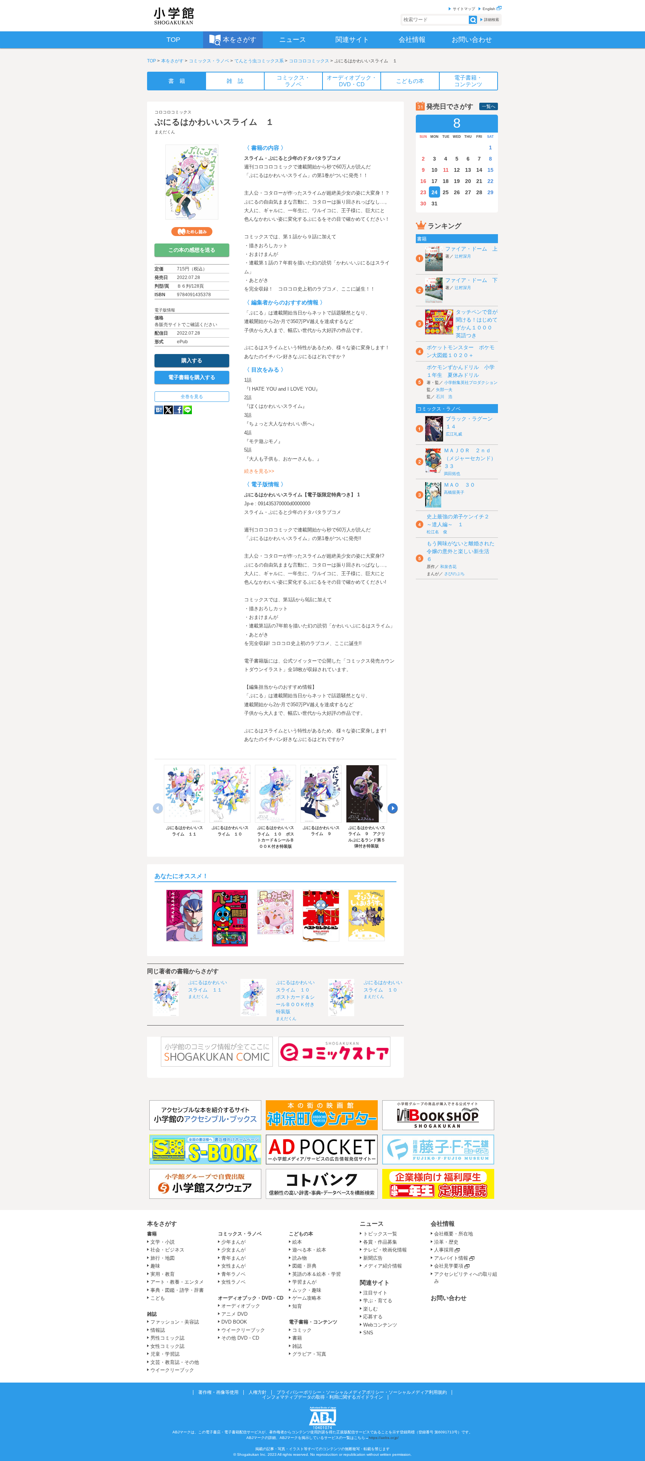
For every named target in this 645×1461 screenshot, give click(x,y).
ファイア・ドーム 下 (471, 280)
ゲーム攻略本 (306, 1298)
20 (468, 181)
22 (490, 181)
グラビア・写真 (309, 1354)
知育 (297, 1306)
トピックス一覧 (380, 1234)
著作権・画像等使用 (218, 1392)
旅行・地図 (162, 1258)
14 (479, 170)
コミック (302, 1330)
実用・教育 (162, 1274)
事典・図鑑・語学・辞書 (177, 1290)
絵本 (297, 1242)
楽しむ (370, 1309)
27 (468, 192)
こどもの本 (301, 1234)
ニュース (372, 1223)
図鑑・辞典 (304, 1266)
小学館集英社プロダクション (471, 382)
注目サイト (375, 1293)
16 (423, 181)
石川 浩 (444, 396)
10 (434, 170)
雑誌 (152, 1314)
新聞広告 (373, 1258)
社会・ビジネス (167, 1250)
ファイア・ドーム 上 (471, 249)
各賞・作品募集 (380, 1242)
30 (423, 204)
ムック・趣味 (306, 1290)
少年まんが (233, 1242)
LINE (187, 410)
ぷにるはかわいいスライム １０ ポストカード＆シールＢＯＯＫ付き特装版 (295, 997)
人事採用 (444, 1250)
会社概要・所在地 (453, 1234)
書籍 (152, 1234)
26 (457, 192)
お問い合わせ (449, 1298)
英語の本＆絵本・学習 (316, 1274)
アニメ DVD (234, 1314)
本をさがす (172, 60)
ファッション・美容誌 (174, 1322)
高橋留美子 (454, 492)
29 (490, 192)
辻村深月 (463, 256)
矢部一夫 (444, 389)
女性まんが (233, 1266)
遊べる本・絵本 (309, 1250)
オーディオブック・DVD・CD (250, 1298)
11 (446, 170)
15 (490, 170)
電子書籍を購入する (191, 377)
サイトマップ (464, 9)
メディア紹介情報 (382, 1266)
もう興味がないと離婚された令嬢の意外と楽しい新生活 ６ (461, 551)
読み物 (299, 1258)
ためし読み (191, 231)
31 (434, 204)
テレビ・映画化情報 (385, 1250)
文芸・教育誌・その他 (174, 1362)
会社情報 (443, 1223)
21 (479, 181)
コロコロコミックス (309, 60)
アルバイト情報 (451, 1258)
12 (457, 170)
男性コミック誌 (167, 1338)
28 (479, 192)
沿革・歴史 (446, 1242)
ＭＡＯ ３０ (459, 485)
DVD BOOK (234, 1322)
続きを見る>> (259, 471)
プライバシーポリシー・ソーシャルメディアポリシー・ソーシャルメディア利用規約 (362, 1392)
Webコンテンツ (380, 1325)
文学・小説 (162, 1242)
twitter (168, 410)
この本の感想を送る (191, 250)
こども (157, 1298)
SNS (368, 1333)
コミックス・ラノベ (209, 60)
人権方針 (258, 1392)
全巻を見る (192, 396)
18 (446, 181)
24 (434, 192)
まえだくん (165, 132)
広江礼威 (454, 434)
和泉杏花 (448, 566)
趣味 (155, 1266)
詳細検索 (491, 20)
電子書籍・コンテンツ (313, 1322)
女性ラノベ (233, 1282)
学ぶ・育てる (377, 1300)
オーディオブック (240, 1306)
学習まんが (306, 1282)
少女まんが (233, 1250)
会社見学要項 (448, 1266)
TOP (151, 60)
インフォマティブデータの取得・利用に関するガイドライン (322, 1397)
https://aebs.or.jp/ (384, 1438)
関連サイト (375, 1282)
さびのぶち (454, 573)
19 (457, 181)
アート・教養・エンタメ (177, 1282)
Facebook (178, 410)
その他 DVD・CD (240, 1338)
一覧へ (488, 106)
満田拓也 (452, 473)
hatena (159, 410)
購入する (191, 360)
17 (434, 181)
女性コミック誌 (167, 1346)
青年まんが (233, 1258)
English (489, 9)
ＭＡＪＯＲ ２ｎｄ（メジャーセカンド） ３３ (472, 458)
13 (468, 170)
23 (423, 192)
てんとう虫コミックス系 (259, 60)
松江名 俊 (437, 532)
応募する (373, 1316)
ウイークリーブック (172, 1370)
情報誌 (157, 1330)
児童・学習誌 (165, 1354)
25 (446, 192)
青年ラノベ (233, 1274)
